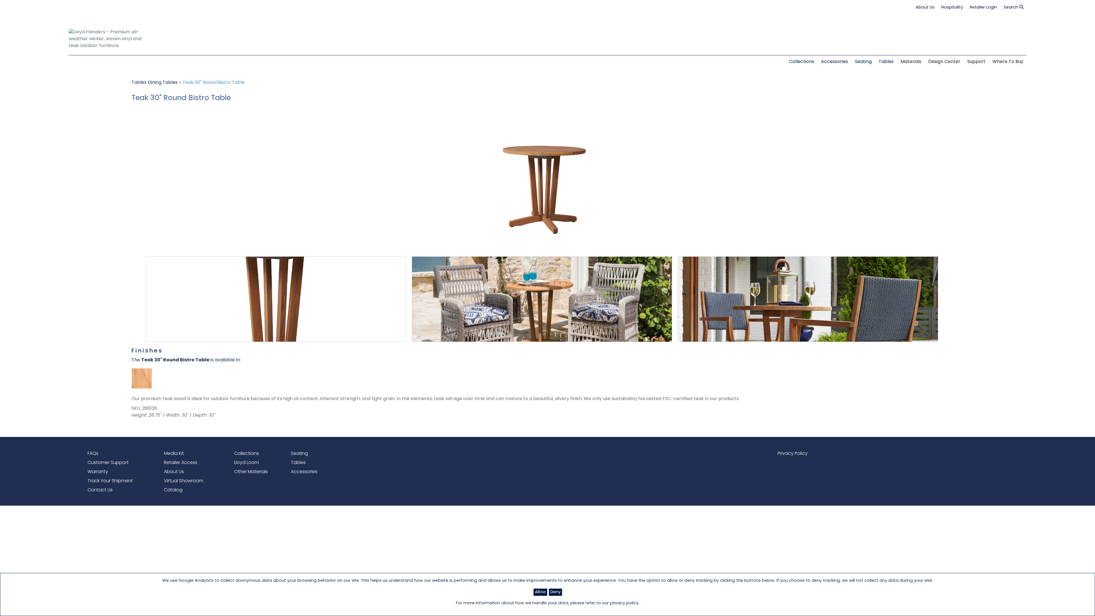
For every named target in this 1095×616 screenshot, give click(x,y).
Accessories (304, 472)
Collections (246, 453)
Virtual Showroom (183, 481)
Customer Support (108, 463)
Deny (555, 592)
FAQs (93, 453)
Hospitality (952, 7)
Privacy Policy (793, 453)
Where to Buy (1007, 62)
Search (1011, 7)
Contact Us (100, 490)
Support (976, 62)
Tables (139, 82)
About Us (925, 7)
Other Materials (251, 472)
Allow (540, 592)
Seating (299, 453)
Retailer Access (180, 463)
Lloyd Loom (246, 463)
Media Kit (174, 453)
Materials (911, 62)
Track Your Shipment (110, 481)
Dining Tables (163, 82)
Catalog (173, 490)
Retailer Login (983, 7)
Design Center (944, 62)
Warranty (98, 472)
